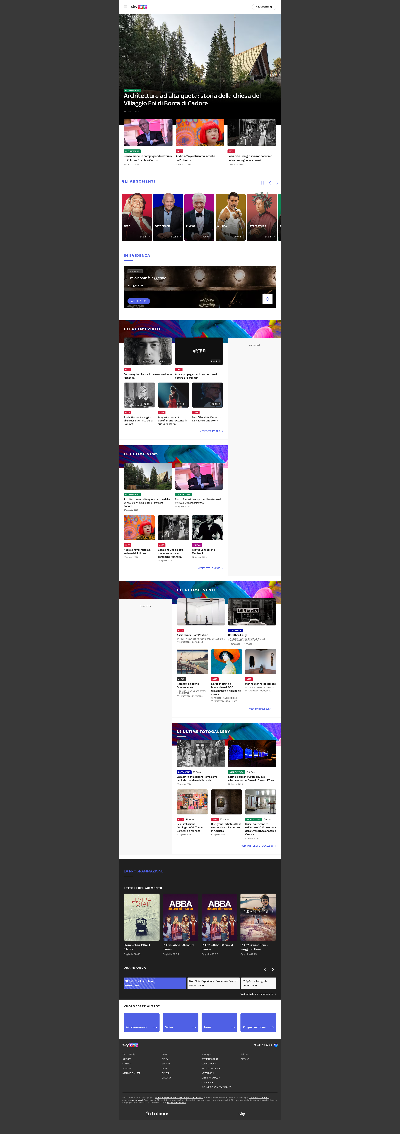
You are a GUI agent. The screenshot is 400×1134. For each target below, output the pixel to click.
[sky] (242, 1114)
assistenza (127, 1100)
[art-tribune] (157, 1113)
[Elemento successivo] (277, 183)
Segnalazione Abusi (176, 1102)
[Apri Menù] (127, 7)
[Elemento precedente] (270, 183)
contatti (139, 1100)
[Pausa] (262, 183)
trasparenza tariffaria (259, 1097)
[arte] (140, 7)
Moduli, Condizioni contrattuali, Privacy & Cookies (179, 1097)
